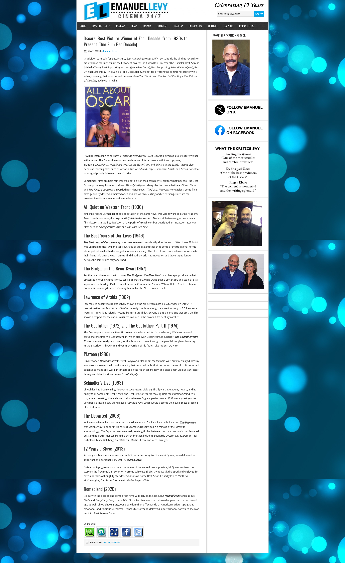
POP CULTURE (246, 26)
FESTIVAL (213, 26)
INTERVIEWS (195, 26)
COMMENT (162, 26)
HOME (83, 26)
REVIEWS (120, 26)
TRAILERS (178, 26)
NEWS (134, 26)
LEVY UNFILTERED (101, 26)
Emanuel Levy (123, 11)
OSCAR (147, 26)
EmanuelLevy (110, 51)
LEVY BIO (228, 26)
